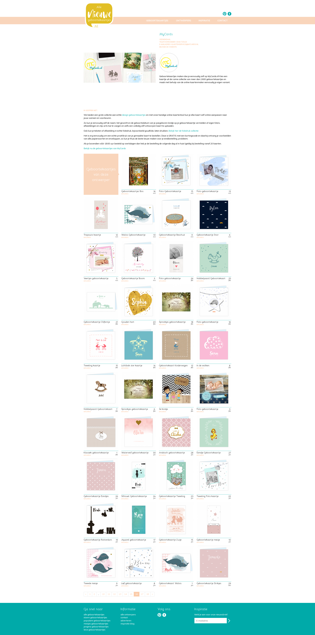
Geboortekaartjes (157, 20)
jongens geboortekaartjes (96, 626)
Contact (222, 20)
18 (147, 594)
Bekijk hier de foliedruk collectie (183, 130)
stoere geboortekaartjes (95, 617)
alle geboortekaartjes (94, 614)
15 (131, 594)
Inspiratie (204, 20)
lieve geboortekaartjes (94, 629)
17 (142, 594)
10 (103, 594)
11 (109, 594)
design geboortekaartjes (134, 115)
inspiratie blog (127, 623)
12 (114, 594)
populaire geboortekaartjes (97, 620)
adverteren (126, 620)
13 (120, 594)
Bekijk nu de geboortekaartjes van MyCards (105, 148)
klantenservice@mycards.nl (184, 44)
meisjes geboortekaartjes (96, 623)
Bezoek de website (168, 47)
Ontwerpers (183, 20)
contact (124, 617)
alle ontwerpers (128, 614)
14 (125, 594)
